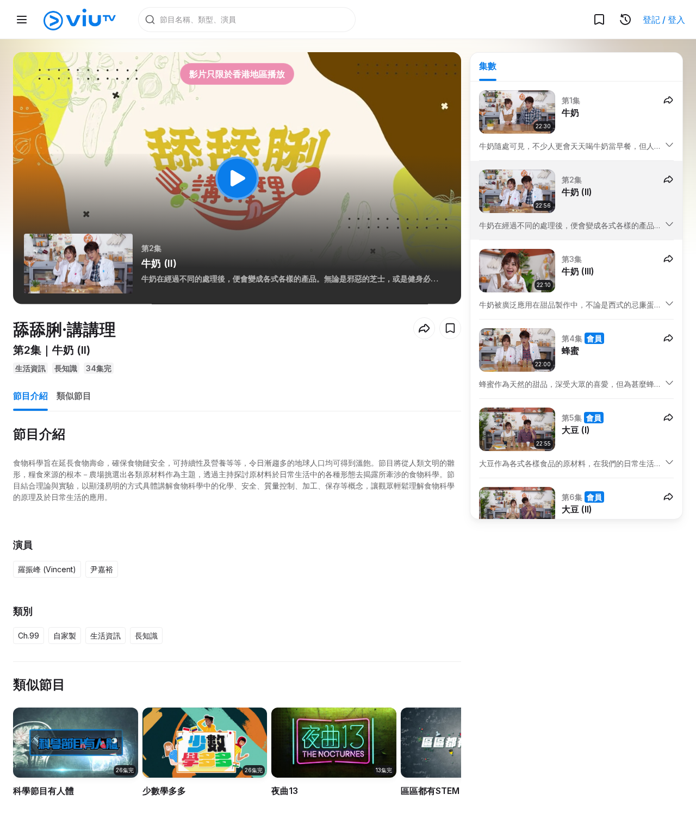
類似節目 (74, 395)
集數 (487, 65)
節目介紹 (30, 395)
